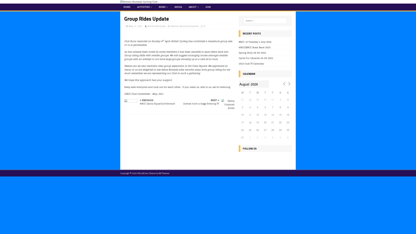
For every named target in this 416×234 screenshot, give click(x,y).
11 (250, 115)
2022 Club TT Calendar (251, 64)
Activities (143, 7)
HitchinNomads (156, 26)
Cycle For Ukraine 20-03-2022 (256, 58)
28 (250, 99)
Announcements (189, 26)
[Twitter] (248, 158)
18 (250, 122)
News (162, 7)
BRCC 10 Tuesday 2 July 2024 (255, 42)
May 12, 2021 (136, 26)
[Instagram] (255, 158)
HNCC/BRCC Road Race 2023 (254, 47)
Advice (174, 26)
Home (127, 7)
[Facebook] (241, 158)
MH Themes (164, 173)
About (192, 7)
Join (208, 7)
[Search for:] (265, 21)
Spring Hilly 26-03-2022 (252, 53)
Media (178, 7)
